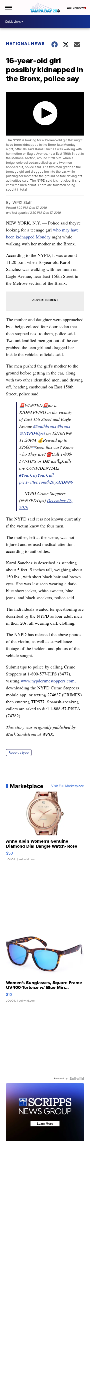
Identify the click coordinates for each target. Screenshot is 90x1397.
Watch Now (75, 7)
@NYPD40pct (32, 433)
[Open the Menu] (8, 7)
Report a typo (19, 752)
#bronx (64, 426)
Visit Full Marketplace (67, 786)
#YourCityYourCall (36, 475)
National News (25, 43)
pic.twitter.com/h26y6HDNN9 (46, 482)
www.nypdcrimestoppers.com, (48, 681)
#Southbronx (44, 426)
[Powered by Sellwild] (77, 1078)
